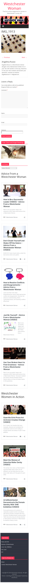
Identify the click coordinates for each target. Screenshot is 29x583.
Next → (24, 57)
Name (3, 113)
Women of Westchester (7, 544)
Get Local (3, 549)
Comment (4, 90)
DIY (2, 552)
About (2, 562)
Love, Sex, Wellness (6, 547)
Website (3, 130)
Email (2, 122)
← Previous (6, 57)
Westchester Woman (14, 6)
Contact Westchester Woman (9, 564)
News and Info (5, 542)
